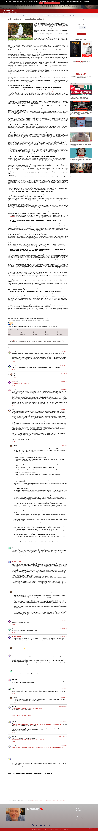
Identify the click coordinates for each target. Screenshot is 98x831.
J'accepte (41, 3)
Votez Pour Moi (79, 61)
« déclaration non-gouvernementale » (52, 91)
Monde (31, 15)
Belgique (25, 15)
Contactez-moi (79, 819)
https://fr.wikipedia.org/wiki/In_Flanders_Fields (20, 383)
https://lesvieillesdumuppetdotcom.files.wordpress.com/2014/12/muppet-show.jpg (28, 739)
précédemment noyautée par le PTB (15, 106)
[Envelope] (49, 825)
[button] (13, 332)
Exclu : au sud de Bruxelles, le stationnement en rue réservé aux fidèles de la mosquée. (80, 129)
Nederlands (50, 15)
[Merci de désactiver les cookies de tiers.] (96, 2)
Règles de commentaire (81, 816)
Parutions (65, 15)
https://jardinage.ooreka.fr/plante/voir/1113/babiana (21, 715)
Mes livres (78, 812)
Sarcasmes (44, 15)
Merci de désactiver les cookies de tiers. (51, 3)
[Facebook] (77, 27)
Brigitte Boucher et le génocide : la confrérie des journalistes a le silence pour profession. (80, 160)
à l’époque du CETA (62, 26)
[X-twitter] (80, 27)
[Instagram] (84, 27)
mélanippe (14, 381)
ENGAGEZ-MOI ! (81, 74)
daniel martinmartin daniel (17, 561)
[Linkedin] (82, 27)
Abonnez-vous (92, 828)
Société (37, 15)
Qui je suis (78, 810)
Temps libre (72, 15)
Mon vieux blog (79, 818)
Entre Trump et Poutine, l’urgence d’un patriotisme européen (78, 175)
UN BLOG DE (10, 11)
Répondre (13, 361)
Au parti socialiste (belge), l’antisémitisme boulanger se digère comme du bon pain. (79, 98)
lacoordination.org (11, 216)
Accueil (77, 808)
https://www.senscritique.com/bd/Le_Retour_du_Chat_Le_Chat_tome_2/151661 (27, 708)
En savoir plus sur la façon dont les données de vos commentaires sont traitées (48, 800)
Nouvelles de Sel (58, 15)
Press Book (78, 814)
